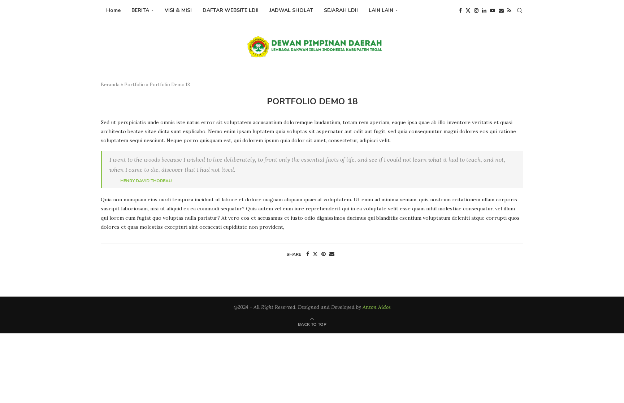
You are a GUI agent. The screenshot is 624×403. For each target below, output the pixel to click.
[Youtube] (492, 10)
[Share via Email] (331, 254)
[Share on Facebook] (307, 254)
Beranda (110, 85)
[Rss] (509, 10)
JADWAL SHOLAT (291, 10)
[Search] (519, 10)
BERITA (140, 10)
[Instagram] (476, 10)
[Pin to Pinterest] (323, 254)
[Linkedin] (484, 10)
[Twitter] (468, 10)
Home (113, 10)
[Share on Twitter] (315, 254)
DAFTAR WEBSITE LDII (231, 10)
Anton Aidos (377, 307)
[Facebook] (460, 10)
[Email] (501, 10)
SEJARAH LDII (341, 10)
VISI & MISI (178, 10)
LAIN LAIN (381, 10)
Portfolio (134, 85)
